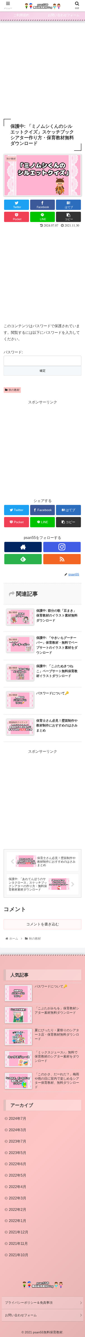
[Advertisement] (42, 69)
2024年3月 (17, 1130)
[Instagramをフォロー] (62, 547)
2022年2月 (17, 1210)
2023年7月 (17, 1141)
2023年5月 (17, 1153)
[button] (76, 747)
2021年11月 (18, 1244)
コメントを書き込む (42, 924)
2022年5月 (17, 1175)
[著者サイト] (23, 547)
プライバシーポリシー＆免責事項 (29, 1302)
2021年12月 (18, 1232)
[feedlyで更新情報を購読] (23, 559)
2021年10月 (18, 1255)
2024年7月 (17, 1118)
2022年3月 (17, 1198)
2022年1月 (17, 1221)
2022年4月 (17, 1187)
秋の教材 (14, 390)
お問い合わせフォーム (21, 1315)
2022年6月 (17, 1164)
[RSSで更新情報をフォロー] (62, 559)
